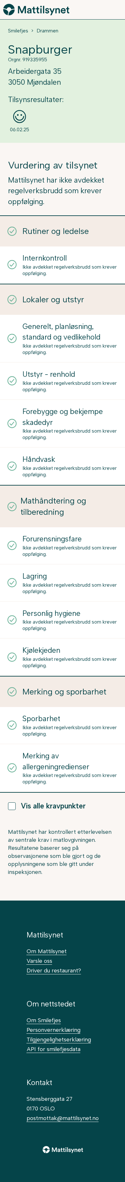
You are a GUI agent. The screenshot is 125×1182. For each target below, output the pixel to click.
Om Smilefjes (44, 1020)
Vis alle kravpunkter (53, 806)
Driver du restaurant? (54, 970)
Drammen (47, 31)
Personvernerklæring (53, 1029)
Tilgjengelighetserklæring (59, 1039)
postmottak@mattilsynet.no (63, 1118)
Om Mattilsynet (47, 951)
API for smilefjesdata (53, 1049)
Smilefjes (18, 31)
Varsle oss (39, 960)
